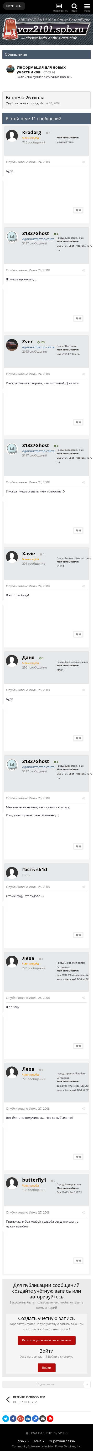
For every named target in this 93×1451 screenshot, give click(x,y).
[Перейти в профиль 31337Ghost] (12, 237)
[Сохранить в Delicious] (35, 1418)
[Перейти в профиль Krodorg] (12, 136)
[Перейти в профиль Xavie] (12, 557)
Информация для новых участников (41, 70)
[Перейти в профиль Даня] (12, 661)
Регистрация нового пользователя (46, 1340)
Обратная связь (62, 1441)
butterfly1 (34, 1180)
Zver (27, 341)
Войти (46, 1368)
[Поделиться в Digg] (28, 1418)
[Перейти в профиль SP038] (10, 69)
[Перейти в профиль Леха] (12, 962)
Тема (37, 1441)
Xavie (28, 553)
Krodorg (32, 103)
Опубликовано (28, 162)
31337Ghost (35, 233)
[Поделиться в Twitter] (5, 1418)
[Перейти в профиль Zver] (12, 345)
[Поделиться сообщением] (83, 162)
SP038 (62, 1433)
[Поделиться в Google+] (20, 1418)
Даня (28, 657)
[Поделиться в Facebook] (13, 1418)
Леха (28, 958)
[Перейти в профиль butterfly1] (12, 1183)
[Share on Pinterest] (50, 1418)
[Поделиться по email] (42, 1418)
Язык (22, 1441)
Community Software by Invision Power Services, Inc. (46, 1446)
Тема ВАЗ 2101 (41, 1433)
